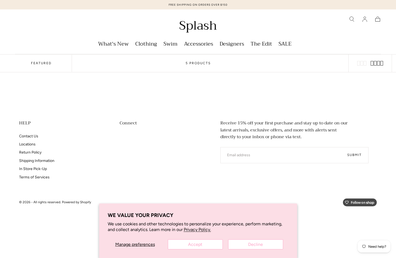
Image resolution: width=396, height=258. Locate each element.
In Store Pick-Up (33, 169)
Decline (255, 244)
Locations (27, 144)
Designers (232, 45)
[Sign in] (365, 19)
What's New (113, 45)
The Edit (261, 45)
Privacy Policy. (197, 229)
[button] (352, 19)
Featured (41, 63)
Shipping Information (36, 160)
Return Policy (30, 152)
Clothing (146, 45)
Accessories (198, 45)
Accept (195, 244)
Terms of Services (34, 177)
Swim (171, 45)
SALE (285, 45)
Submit (354, 155)
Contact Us (28, 136)
